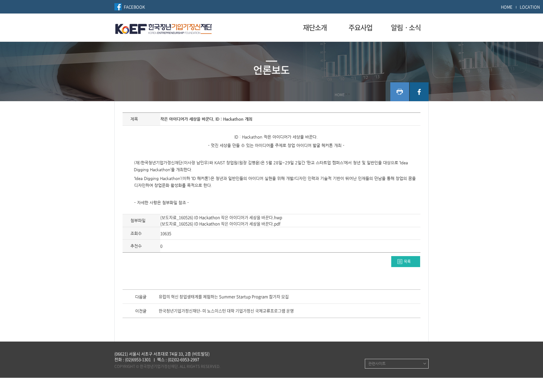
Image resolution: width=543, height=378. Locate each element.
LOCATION (530, 7)
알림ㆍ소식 (406, 27)
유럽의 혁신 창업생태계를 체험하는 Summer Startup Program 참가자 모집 (224, 296)
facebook (419, 91)
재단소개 (315, 27)
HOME (507, 7)
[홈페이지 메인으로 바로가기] (163, 28)
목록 (407, 261)
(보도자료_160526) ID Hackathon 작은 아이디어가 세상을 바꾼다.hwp (221, 217)
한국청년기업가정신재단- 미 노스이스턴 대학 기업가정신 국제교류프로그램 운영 (226, 311)
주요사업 (360, 27)
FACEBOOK (134, 7)
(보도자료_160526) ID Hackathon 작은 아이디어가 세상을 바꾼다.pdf (220, 224)
